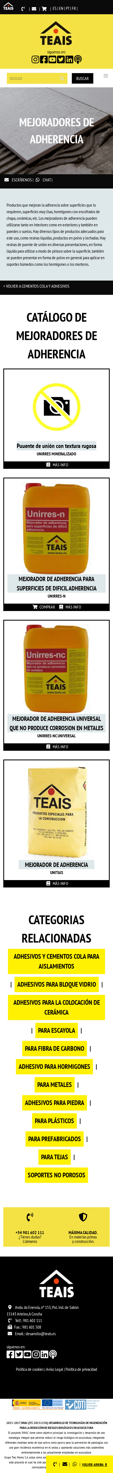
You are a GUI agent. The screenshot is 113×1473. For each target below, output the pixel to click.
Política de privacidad (81, 1369)
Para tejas (54, 1157)
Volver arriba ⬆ (95, 1464)
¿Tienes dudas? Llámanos (30, 1237)
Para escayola (56, 1030)
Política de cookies (30, 1369)
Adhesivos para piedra (54, 1102)
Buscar (82, 78)
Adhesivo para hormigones (54, 1066)
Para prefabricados (54, 1139)
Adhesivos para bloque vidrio (56, 984)
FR (74, 8)
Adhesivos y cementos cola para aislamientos (56, 961)
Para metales (54, 1084)
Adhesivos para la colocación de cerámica (56, 1007)
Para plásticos (54, 1121)
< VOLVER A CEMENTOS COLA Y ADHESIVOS (36, 286)
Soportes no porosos (56, 1175)
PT (67, 8)
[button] (106, 76)
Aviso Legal (54, 1369)
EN (61, 8)
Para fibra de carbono (54, 1048)
